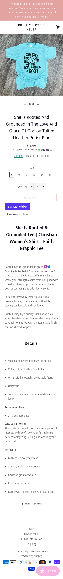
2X (42, 174)
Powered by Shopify (31, 555)
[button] (31, 149)
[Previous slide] (24, 104)
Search (31, 528)
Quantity (22, 186)
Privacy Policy (31, 533)
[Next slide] (38, 104)
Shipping (18, 155)
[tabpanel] (31, 64)
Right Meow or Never (31, 27)
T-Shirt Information (31, 539)
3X (50, 174)
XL (34, 174)
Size (31, 167)
